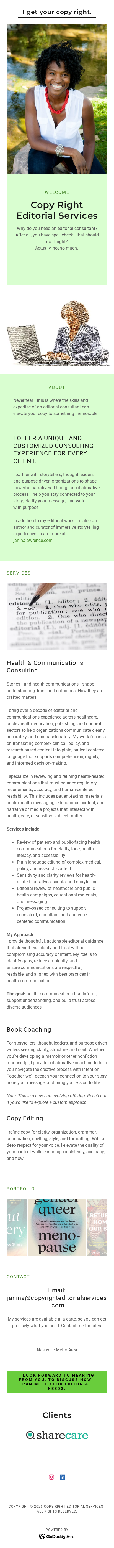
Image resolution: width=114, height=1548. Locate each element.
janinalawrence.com (33, 540)
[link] (57, 12)
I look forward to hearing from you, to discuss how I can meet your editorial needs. (57, 1382)
